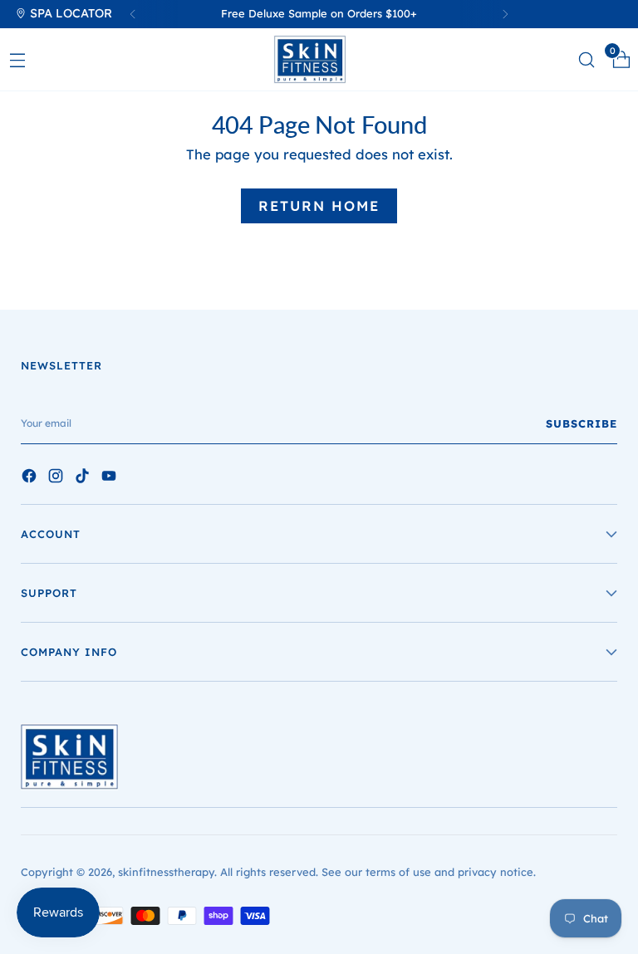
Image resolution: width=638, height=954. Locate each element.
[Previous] (133, 14)
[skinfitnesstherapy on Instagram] (57, 478)
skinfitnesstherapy (166, 871)
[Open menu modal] (17, 59)
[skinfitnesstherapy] (319, 59)
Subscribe (581, 423)
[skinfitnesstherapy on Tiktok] (84, 478)
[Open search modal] (586, 59)
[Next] (505, 14)
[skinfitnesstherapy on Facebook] (31, 478)
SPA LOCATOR (69, 13)
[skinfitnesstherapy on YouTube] (110, 478)
